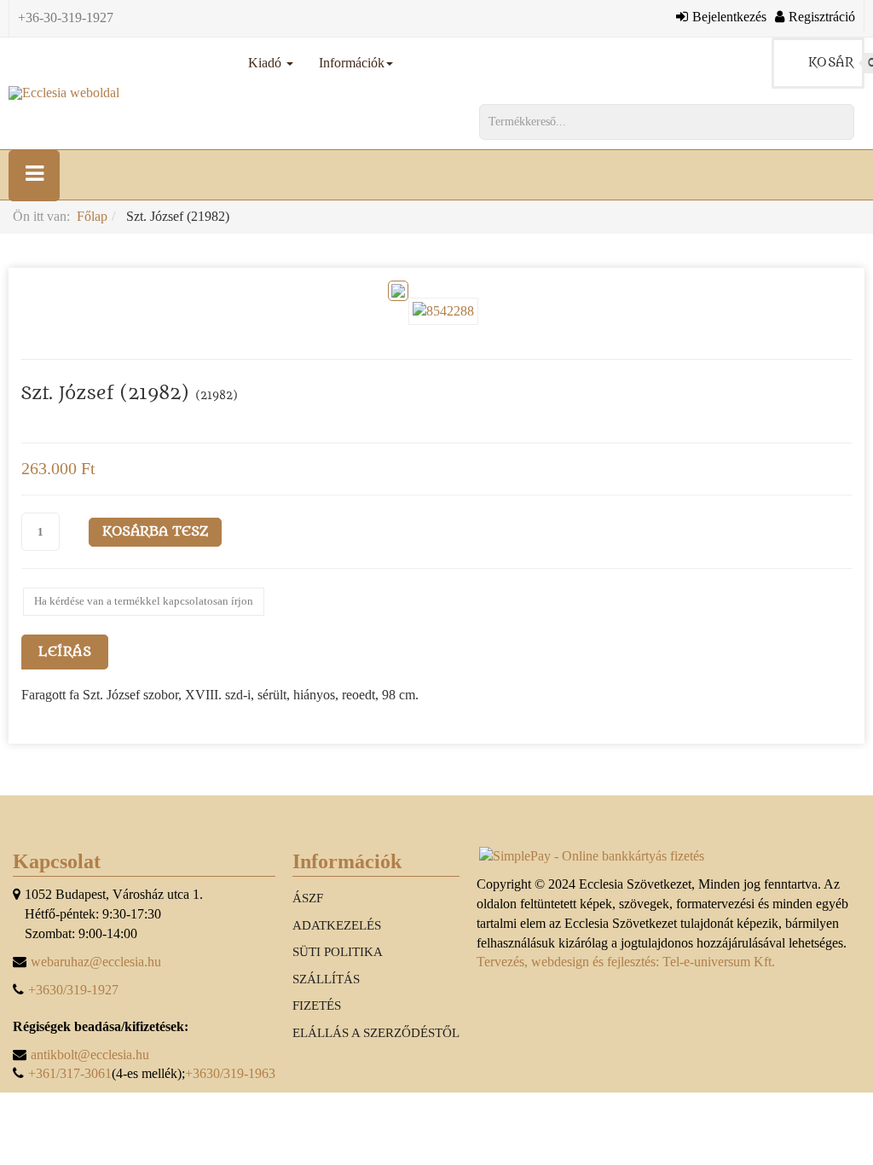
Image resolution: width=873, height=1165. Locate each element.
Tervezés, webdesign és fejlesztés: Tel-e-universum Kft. (626, 961)
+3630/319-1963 (230, 1073)
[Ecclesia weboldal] (64, 93)
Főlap (92, 216)
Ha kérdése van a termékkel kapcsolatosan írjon (143, 600)
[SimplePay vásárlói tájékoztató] (668, 857)
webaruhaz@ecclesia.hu (96, 961)
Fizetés (316, 1005)
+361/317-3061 (70, 1073)
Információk (351, 62)
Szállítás (326, 979)
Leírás (64, 651)
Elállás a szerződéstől (376, 1033)
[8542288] (446, 310)
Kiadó (266, 62)
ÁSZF (307, 898)
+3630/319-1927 (73, 989)
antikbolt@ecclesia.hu (90, 1054)
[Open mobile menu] (34, 175)
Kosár (836, 62)
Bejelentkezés (729, 16)
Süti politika (337, 952)
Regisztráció (822, 16)
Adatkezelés (336, 925)
